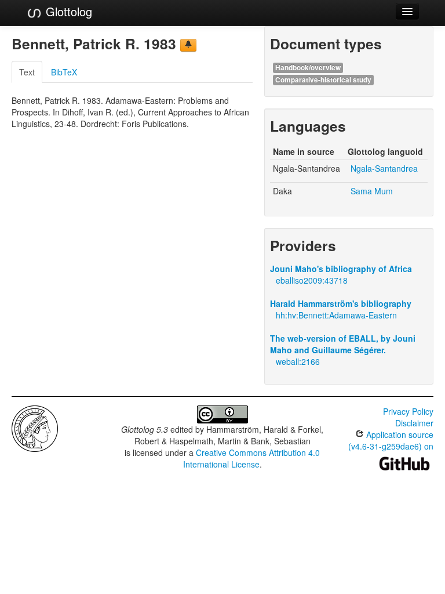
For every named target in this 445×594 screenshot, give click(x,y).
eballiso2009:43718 (312, 280)
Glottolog (67, 11)
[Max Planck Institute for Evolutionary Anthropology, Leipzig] (35, 427)
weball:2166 (298, 361)
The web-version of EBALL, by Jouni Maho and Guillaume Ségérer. (342, 344)
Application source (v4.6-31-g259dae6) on (390, 440)
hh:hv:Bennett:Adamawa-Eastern (336, 315)
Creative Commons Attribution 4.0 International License (251, 458)
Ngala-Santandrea (384, 168)
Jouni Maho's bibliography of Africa (341, 268)
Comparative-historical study (323, 80)
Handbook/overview (308, 68)
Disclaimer (414, 423)
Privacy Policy (408, 411)
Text (27, 72)
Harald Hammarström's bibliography (340, 303)
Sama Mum (372, 191)
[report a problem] (188, 45)
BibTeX (64, 72)
